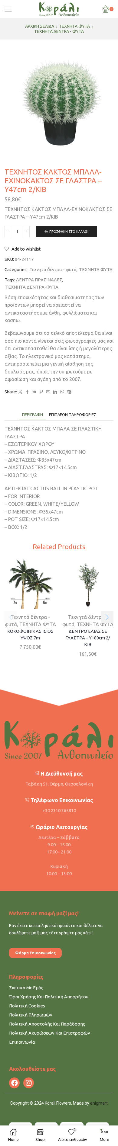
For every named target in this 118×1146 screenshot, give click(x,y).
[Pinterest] (41, 392)
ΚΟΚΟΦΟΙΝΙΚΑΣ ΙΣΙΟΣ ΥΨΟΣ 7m (30, 634)
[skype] (68, 392)
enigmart (99, 1103)
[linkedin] (55, 392)
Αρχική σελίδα (39, 26)
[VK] (34, 392)
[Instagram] (28, 1082)
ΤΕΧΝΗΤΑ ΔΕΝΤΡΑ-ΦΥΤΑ (31, 287)
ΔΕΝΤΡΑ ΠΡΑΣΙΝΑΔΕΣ (39, 279)
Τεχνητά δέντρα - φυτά (59, 31)
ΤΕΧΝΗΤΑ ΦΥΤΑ (74, 26)
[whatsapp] (62, 392)
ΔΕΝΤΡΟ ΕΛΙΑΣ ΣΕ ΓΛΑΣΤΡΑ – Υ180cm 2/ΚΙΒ (87, 638)
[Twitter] (20, 392)
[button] (107, 617)
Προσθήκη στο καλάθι (68, 231)
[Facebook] (27, 392)
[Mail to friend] (48, 392)
